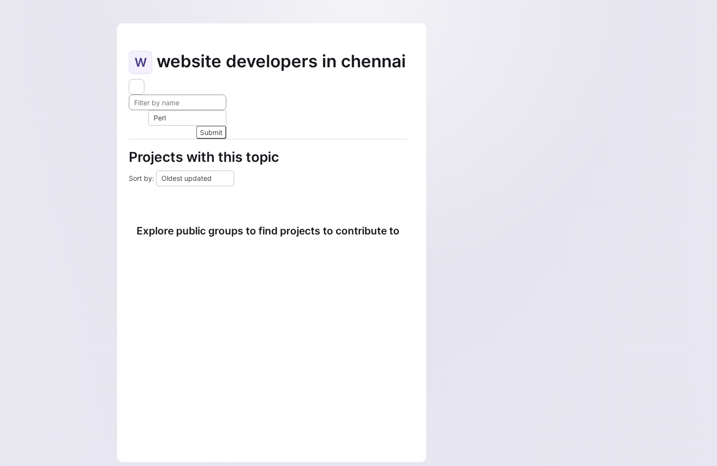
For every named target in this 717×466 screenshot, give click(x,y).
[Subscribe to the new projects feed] (136, 87)
